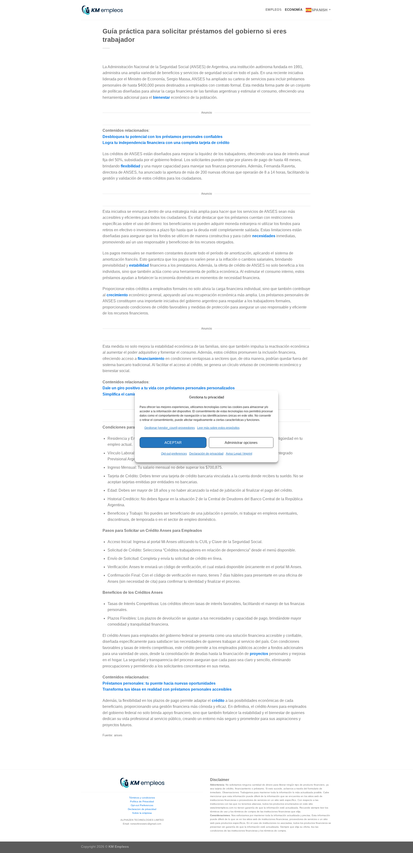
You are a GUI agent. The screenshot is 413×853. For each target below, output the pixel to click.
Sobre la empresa (142, 813)
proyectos (259, 654)
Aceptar (173, 442)
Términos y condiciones (142, 797)
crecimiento (118, 295)
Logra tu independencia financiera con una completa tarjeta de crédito (166, 143)
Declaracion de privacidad (142, 809)
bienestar (162, 97)
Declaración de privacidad (206, 453)
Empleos (274, 9)
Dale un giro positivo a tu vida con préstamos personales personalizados (169, 388)
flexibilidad (131, 166)
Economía (293, 9)
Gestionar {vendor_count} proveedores (169, 427)
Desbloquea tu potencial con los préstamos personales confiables (163, 137)
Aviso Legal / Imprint (239, 453)
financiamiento (151, 359)
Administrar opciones (241, 442)
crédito (218, 701)
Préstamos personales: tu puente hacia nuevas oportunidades (159, 683)
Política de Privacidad (142, 801)
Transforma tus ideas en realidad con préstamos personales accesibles (167, 689)
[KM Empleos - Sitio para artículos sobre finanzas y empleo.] (102, 10)
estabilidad (139, 265)
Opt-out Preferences (142, 805)
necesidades (264, 236)
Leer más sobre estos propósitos (218, 427)
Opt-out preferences (174, 453)
